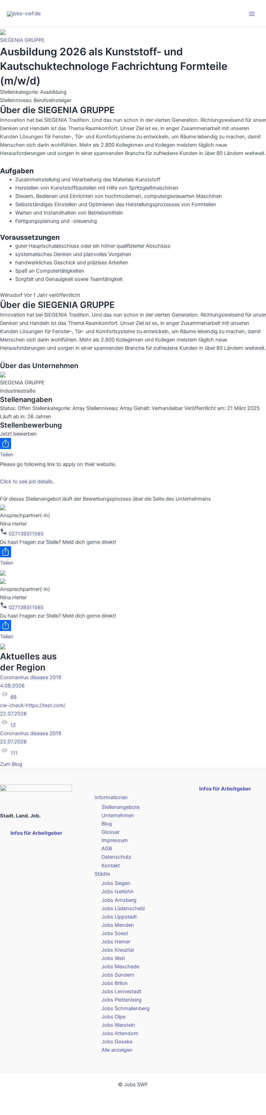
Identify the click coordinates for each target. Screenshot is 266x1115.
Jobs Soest (114, 933)
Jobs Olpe (113, 1017)
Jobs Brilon (114, 983)
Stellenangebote (120, 807)
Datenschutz (116, 857)
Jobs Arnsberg (118, 900)
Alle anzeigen (117, 1050)
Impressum (114, 840)
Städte (102, 874)
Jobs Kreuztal (117, 950)
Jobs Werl (113, 958)
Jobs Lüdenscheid (123, 908)
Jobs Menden (117, 925)
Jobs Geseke (116, 1042)
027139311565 (25, 534)
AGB (106, 849)
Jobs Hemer (115, 942)
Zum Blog (12, 764)
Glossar (110, 832)
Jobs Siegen (116, 883)
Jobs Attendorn (120, 1033)
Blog (106, 824)
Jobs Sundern (117, 975)
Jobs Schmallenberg (125, 1008)
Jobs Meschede (120, 966)
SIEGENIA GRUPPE (22, 40)
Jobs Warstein (118, 1025)
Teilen (7, 454)
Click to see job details (26, 481)
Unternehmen (117, 815)
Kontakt (110, 865)
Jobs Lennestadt (121, 991)
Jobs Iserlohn (117, 891)
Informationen (111, 797)
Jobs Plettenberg (121, 1000)
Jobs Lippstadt (119, 917)
